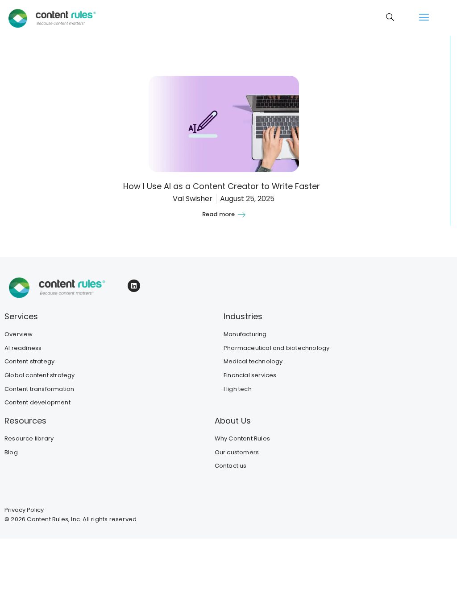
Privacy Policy (24, 510)
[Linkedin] (134, 286)
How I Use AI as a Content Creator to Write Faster (223, 186)
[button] (423, 18)
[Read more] (241, 214)
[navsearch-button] (390, 18)
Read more (218, 214)
